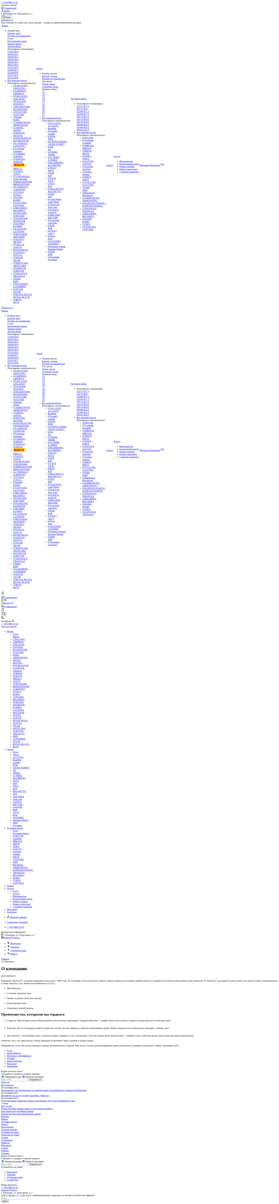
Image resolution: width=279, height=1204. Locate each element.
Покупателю (7, 1127)
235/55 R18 (12, 78)
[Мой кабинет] (2, 594)
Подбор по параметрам (18, 36)
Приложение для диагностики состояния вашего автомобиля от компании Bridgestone (44, 1090)
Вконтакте (15, 943)
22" (43, 115)
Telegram (14, 947)
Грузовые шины (21, 833)
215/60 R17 (12, 70)
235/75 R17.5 (83, 117)
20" (43, 110)
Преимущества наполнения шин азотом (21, 1114)
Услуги (16, 893)
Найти (5, 1201)
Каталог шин (13, 33)
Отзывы (5, 1153)
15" (43, 97)
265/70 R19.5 (83, 122)
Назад (16, 634)
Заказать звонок (9, 626)
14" (43, 94)
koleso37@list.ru (12, 937)
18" (43, 105)
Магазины (6, 1145)
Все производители (17, 80)
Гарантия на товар (10, 1135)
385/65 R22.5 (83, 130)
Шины (16, 636)
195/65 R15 (12, 62)
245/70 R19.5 (83, 119)
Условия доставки (10, 1132)
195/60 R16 (12, 59)
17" (43, 102)
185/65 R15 (12, 57)
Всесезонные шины (17, 41)
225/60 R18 (12, 72)
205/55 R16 (12, 65)
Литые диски (48, 84)
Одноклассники (18, 950)
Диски (16, 754)
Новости (5, 1143)
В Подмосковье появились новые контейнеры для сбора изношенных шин (38, 1101)
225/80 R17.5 (83, 111)
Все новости (7, 1085)
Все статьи (6, 1106)
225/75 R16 (82, 109)
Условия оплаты (9, 1129)
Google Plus (12, 1180)
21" (43, 113)
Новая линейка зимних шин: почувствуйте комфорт (27, 1108)
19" (43, 107)
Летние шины (14, 46)
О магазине (6, 1140)
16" (43, 99)
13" (43, 92)
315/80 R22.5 (83, 127)
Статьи (4, 1148)
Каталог (5, 1116)
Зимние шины (14, 44)
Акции (4, 1137)
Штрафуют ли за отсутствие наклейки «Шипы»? (25, 1095)
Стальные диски (50, 86)
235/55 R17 (12, 75)
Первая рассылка (13, 1077)
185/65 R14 (12, 54)
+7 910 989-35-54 (9, 2)
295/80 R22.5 (83, 124)
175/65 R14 (12, 51)
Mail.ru (13, 954)
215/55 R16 (12, 67)
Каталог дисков (49, 76)
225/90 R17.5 (83, 114)
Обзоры (5, 1150)
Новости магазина (34, 1077)
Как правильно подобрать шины (17, 1111)
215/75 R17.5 (83, 106)
